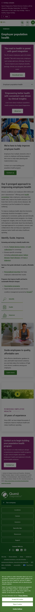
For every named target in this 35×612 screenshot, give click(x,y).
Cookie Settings (17, 609)
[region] (17, 591)
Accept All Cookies (17, 599)
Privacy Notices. (23, 595)
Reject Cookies (17, 604)
